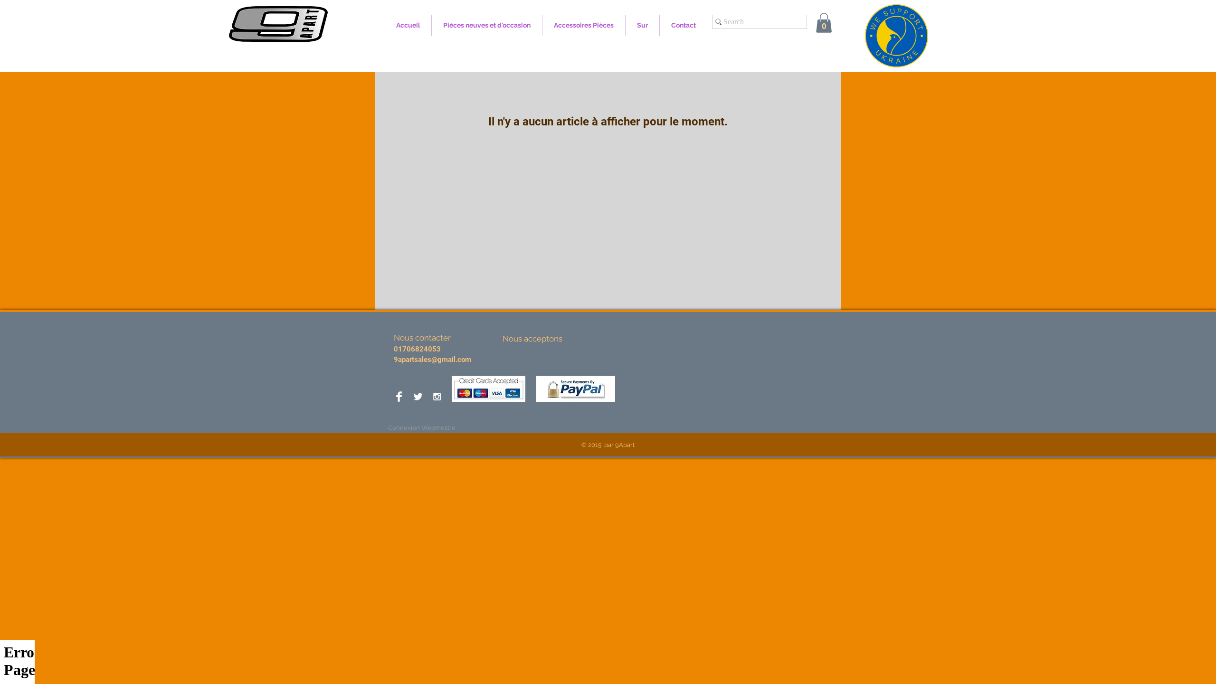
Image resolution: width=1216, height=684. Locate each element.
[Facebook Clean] (399, 396)
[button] (824, 23)
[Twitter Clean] (418, 396)
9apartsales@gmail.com (432, 359)
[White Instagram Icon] (437, 396)
